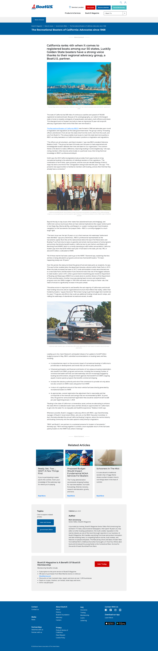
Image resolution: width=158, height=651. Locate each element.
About (58, 609)
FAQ (82, 607)
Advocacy (59, 617)
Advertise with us (37, 630)
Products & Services (73, 13)
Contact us (35, 609)
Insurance (83, 610)
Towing (83, 613)
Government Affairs (61, 26)
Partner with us (36, 632)
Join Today (102, 564)
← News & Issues (38, 19)
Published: (72, 511)
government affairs (46, 529)
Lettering (83, 620)
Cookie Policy (60, 638)
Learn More (109, 618)
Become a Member (103, 7)
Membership (84, 615)
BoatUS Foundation (62, 615)
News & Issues (49, 26)
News (33, 620)
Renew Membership (119, 7)
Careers (58, 620)
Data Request (60, 635)
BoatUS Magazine (92, 13)
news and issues (45, 522)
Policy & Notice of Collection (62, 631)
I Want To (108, 13)
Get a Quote (90, 7)
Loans (82, 618)
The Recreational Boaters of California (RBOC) (63, 128)
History (58, 612)
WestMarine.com (45, 576)
